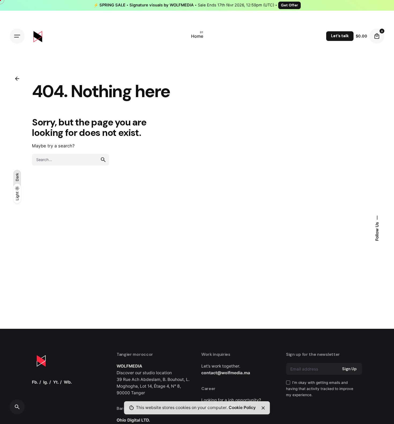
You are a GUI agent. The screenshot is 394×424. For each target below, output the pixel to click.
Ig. (45, 382)
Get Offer (289, 5)
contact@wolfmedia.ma (225, 372)
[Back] (17, 78)
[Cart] (376, 36)
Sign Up (349, 369)
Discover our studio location (144, 372)
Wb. (68, 382)
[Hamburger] (17, 36)
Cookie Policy (242, 407)
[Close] (263, 408)
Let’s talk (340, 36)
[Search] (17, 406)
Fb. (35, 382)
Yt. (56, 382)
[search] (103, 160)
